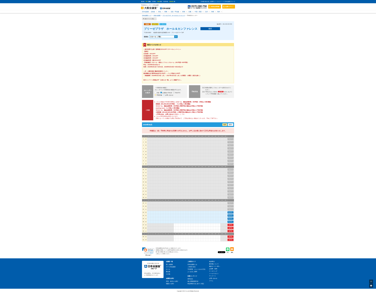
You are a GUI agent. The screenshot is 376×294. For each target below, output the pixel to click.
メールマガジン (214, 273)
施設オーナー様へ (214, 266)
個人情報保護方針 (193, 281)
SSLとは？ (148, 255)
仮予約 (230, 225)
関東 (165, 11)
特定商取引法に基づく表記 (196, 283)
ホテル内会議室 (171, 267)
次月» (230, 124)
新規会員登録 (215, 6)
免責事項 (212, 261)
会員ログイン (229, 6)
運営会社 (190, 279)
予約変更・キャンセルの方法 (196, 269)
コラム (211, 280)
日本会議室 (145, 11)
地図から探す (170, 283)
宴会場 (168, 271)
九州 (206, 11)
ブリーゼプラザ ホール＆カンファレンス (174, 15)
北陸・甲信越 (175, 11)
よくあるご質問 (192, 271)
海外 (218, 11)
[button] (148, 250)
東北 (159, 11)
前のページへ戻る (149, 18)
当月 (224, 124)
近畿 (189, 11)
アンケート (212, 276)
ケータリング (213, 271)
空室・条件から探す (172, 281)
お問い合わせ (213, 278)
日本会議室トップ (146, 15)
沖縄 (212, 11)
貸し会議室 (169, 264)
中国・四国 (198, 11)
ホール (168, 269)
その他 (168, 274)
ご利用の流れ (192, 267)
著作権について (214, 264)
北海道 (153, 11)
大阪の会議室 (156, 15)
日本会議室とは (192, 264)
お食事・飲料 (213, 269)
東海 (183, 11)
